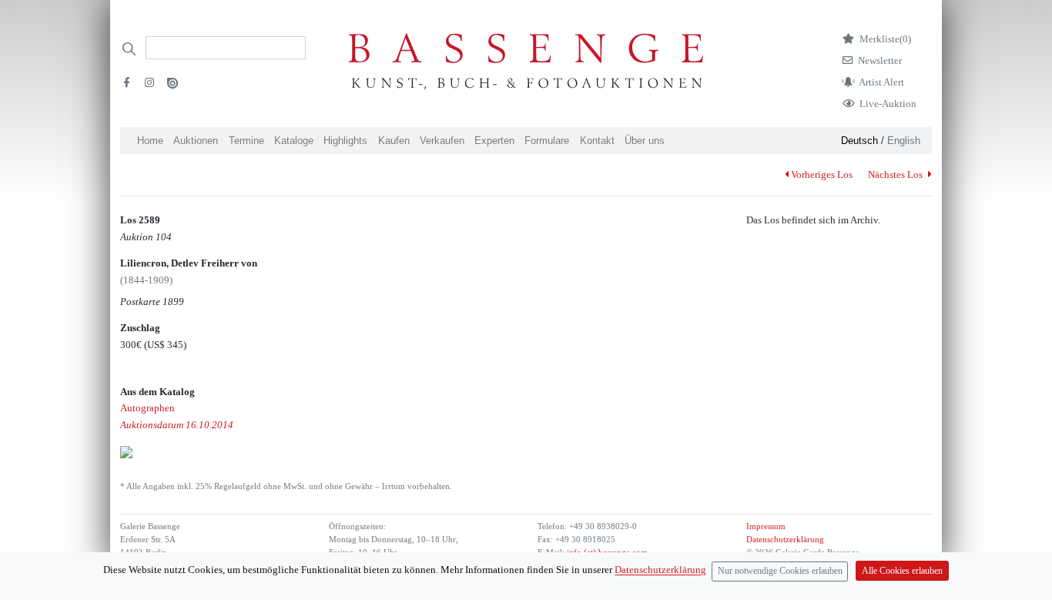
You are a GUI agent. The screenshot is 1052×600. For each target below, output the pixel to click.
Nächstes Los (896, 174)
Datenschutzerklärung (785, 539)
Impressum (766, 526)
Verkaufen (442, 140)
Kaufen (394, 140)
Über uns (645, 140)
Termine (246, 140)
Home (150, 140)
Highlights (345, 140)
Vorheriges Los (822, 174)
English (903, 140)
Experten (494, 140)
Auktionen (195, 140)
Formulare (546, 140)
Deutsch (859, 140)
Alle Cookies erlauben (902, 571)
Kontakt (597, 140)
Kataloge (293, 140)
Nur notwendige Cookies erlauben (780, 571)
